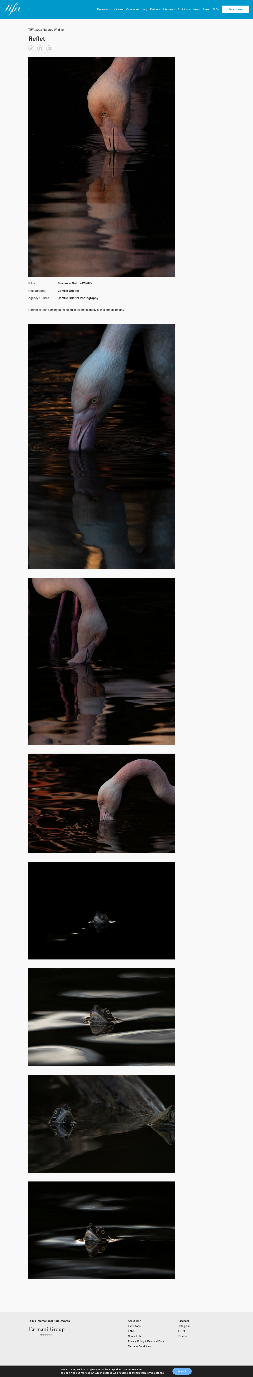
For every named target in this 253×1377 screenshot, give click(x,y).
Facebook (183, 1321)
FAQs (215, 9)
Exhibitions (184, 9)
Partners (155, 9)
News (196, 9)
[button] (31, 48)
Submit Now (236, 9)
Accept (182, 1371)
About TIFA (134, 1321)
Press (206, 9)
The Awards (104, 9)
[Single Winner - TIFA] (13, 9)
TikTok (182, 1331)
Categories (132, 9)
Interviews (169, 9)
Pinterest (183, 1336)
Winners (118, 9)
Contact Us (134, 1336)
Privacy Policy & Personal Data (146, 1341)
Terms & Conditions (139, 1346)
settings (159, 1373)
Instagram (184, 1326)
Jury (144, 9)
